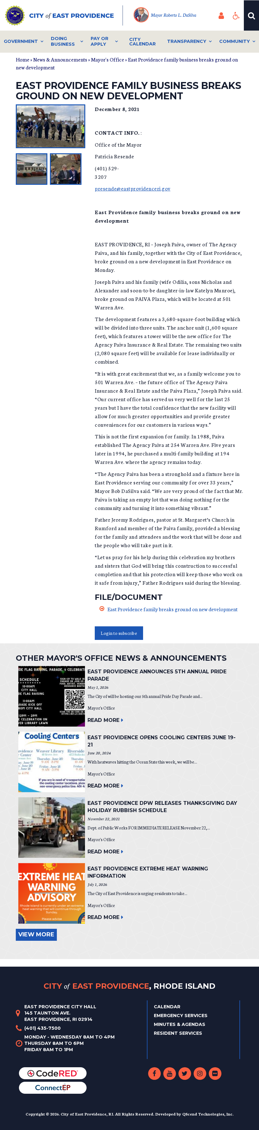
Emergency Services (181, 1015)
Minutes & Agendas (179, 1024)
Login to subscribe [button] (119, 633)
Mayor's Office (107, 59)
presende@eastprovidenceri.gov (133, 188)
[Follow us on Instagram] (200, 1073)
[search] (251, 15)
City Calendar (142, 42)
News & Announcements (60, 59)
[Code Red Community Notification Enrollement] (53, 1073)
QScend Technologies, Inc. (207, 1113)
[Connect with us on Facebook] (154, 1073)
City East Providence (129, 986)
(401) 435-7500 (42, 1028)
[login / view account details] (221, 15)
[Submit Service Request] (53, 1087)
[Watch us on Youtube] (169, 1073)
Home (22, 59)
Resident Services (178, 1033)
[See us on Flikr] (215, 1073)
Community (234, 41)
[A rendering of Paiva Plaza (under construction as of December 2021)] (31, 169)
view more (36, 934)
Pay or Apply (99, 41)
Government (21, 41)
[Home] (64, 15)
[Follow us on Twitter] (184, 1073)
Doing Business (63, 41)
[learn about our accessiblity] (236, 15)
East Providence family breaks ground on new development (172, 608)
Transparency (186, 41)
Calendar (167, 1007)
